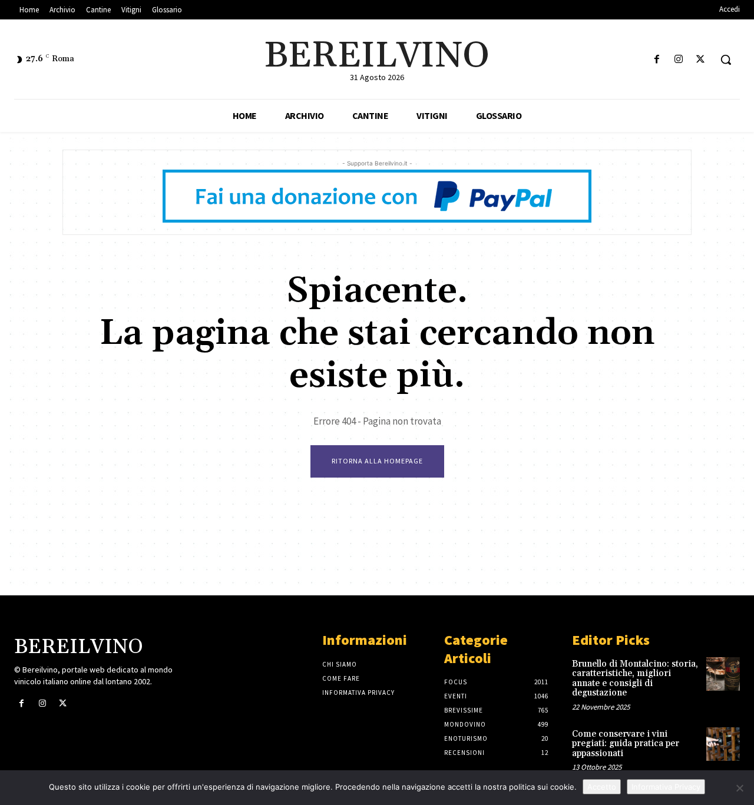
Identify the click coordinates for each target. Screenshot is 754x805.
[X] (701, 60)
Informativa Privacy (665, 786)
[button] (726, 59)
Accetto (601, 786)
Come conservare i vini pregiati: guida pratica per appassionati (625, 743)
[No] (739, 788)
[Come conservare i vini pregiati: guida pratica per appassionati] (723, 744)
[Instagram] (679, 60)
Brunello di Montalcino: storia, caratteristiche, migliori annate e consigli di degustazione (635, 678)
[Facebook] (656, 60)
